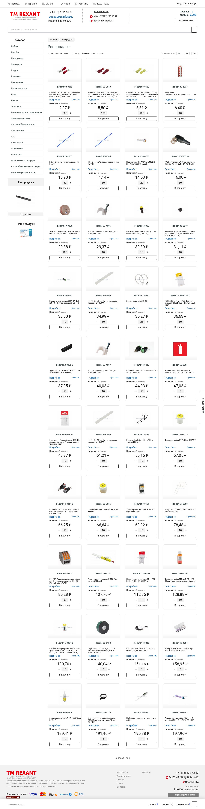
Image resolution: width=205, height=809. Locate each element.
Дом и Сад (16, 154)
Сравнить (152, 804)
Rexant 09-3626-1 (180, 573)
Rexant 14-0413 (141, 365)
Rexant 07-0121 (141, 434)
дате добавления (82, 53)
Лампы (14, 100)
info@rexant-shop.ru (186, 789)
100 (186, 53)
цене (66, 53)
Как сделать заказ (16, 804)
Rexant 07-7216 (103, 712)
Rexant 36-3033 (141, 226)
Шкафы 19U (17, 142)
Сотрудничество (124, 776)
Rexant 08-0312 (64, 87)
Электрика (16, 64)
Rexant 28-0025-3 (64, 365)
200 (194, 53)
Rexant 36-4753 (141, 156)
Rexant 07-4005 (103, 226)
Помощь (15, 4)
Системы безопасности (23, 124)
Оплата (49, 4)
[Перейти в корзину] (177, 14)
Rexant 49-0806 (64, 226)
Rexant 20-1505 (103, 156)
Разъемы (16, 76)
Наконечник (17, 82)
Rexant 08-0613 (103, 87)
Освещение (17, 148)
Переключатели (19, 88)
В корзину (64, 118)
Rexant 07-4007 (103, 365)
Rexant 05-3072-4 (180, 156)
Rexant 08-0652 (141, 87)
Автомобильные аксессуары (25, 166)
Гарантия (32, 4)
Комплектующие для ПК (23, 172)
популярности (99, 53)
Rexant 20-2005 (64, 156)
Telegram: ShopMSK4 (103, 21)
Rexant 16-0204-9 (64, 643)
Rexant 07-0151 (141, 504)
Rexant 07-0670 (141, 295)
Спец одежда (17, 130)
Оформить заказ (186, 20)
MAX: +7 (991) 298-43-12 (105, 16)
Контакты (84, 4)
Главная (53, 40)
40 (179, 53)
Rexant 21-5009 (103, 434)
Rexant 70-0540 (141, 712)
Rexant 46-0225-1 (64, 434)
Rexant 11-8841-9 (141, 573)
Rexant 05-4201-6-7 (180, 295)
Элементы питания (20, 118)
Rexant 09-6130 (103, 643)
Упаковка (16, 106)
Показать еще (122, 758)
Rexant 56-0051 (180, 365)
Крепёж (15, 52)
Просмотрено (183, 804)
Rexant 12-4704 (180, 643)
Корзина (165, 804)
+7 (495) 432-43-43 (60, 12)
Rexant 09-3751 (103, 573)
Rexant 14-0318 (141, 643)
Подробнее (26, 214)
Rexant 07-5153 (64, 573)
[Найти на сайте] (194, 30)
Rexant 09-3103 (180, 712)
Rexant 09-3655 (180, 434)
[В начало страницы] (194, 804)
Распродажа (122, 772)
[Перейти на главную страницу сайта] (25, 16)
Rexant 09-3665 (103, 504)
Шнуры (14, 70)
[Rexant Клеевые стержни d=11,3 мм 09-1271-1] (25, 199)
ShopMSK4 (192, 782)
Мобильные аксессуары (23, 160)
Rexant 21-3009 (103, 295)
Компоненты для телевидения (26, 112)
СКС (13, 136)
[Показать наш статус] (26, 232)
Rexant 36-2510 (180, 226)
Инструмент (17, 58)
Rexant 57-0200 (180, 504)
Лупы (14, 94)
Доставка (65, 4)
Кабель (14, 46)
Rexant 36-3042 (64, 295)
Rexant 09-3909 (64, 712)
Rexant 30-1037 (180, 87)
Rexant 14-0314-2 (64, 504)
